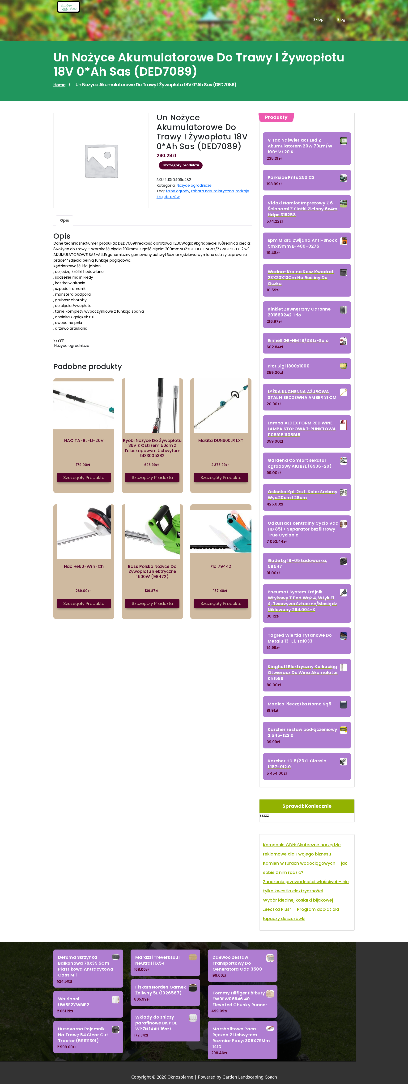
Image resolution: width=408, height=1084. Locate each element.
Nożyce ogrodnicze (194, 185)
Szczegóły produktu (180, 165)
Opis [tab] (64, 220)
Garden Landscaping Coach (249, 1077)
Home (59, 85)
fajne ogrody (177, 191)
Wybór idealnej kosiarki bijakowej (298, 900)
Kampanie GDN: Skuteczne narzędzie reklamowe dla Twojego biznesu (302, 849)
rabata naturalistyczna (212, 191)
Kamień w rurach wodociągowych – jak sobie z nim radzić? (305, 867)
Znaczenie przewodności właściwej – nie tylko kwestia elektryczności (306, 886)
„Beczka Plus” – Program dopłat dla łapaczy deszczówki (301, 913)
